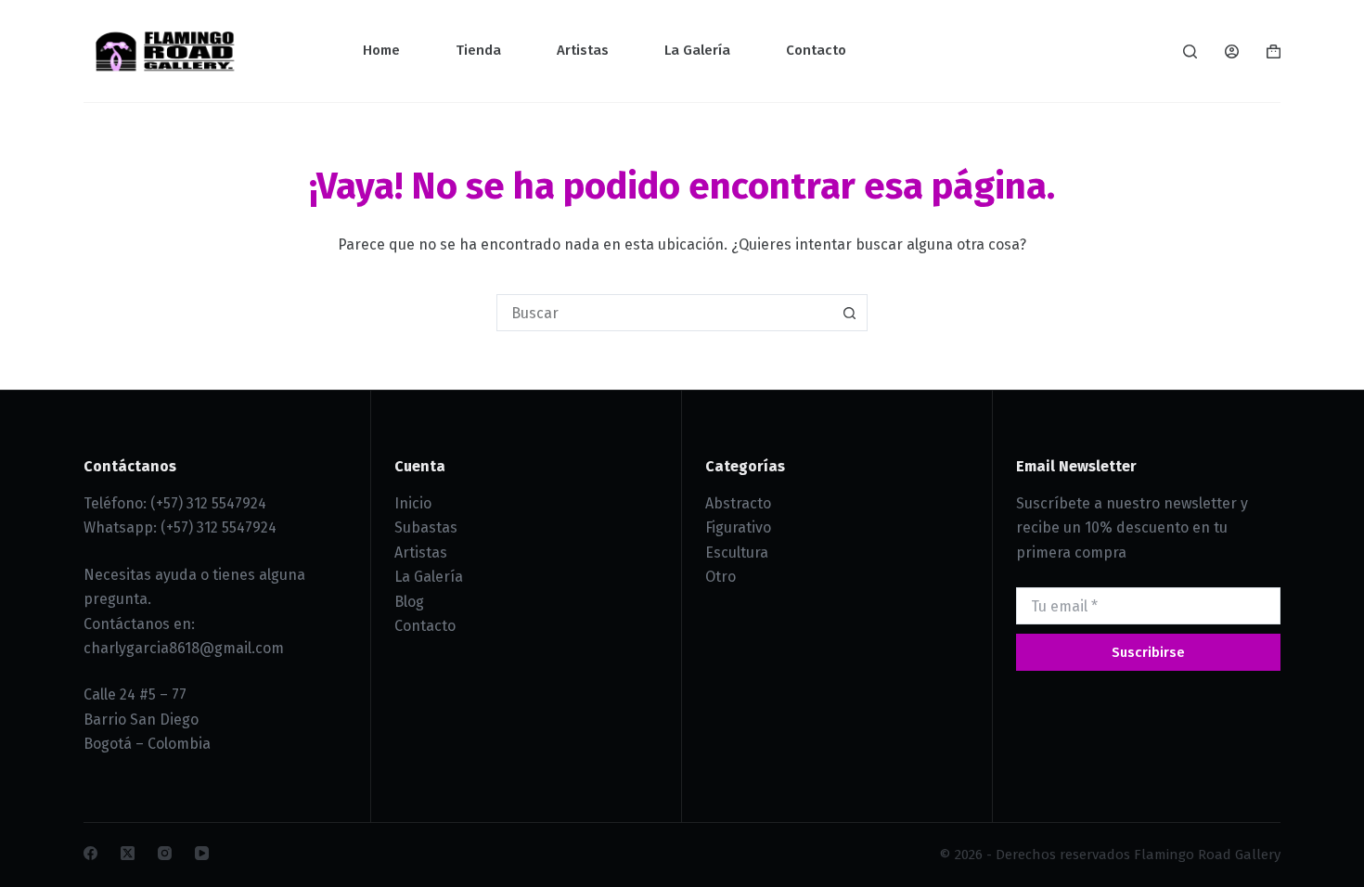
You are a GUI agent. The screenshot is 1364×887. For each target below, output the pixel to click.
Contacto (816, 50)
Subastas (425, 527)
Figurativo (738, 527)
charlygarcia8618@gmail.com (184, 648)
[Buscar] (1190, 51)
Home (381, 50)
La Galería (697, 50)
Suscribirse (1148, 652)
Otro (720, 576)
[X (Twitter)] (128, 853)
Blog (409, 602)
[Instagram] (165, 853)
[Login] (1232, 51)
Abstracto (738, 503)
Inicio (412, 503)
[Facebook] (90, 853)
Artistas (583, 50)
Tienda (478, 50)
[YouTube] (202, 853)
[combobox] (664, 312)
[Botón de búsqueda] (849, 312)
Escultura (736, 552)
